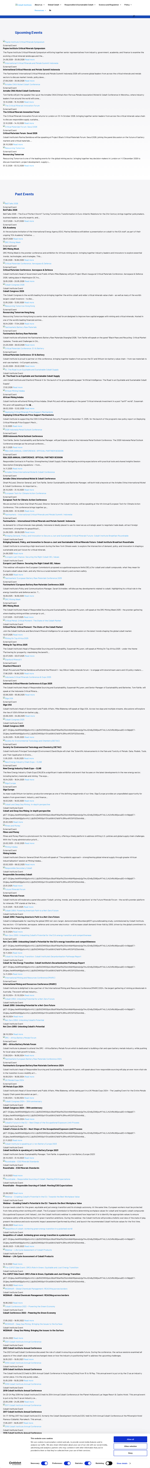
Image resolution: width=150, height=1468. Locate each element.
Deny (130, 1453)
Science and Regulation (109, 5)
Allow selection (130, 1446)
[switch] (67, 1463)
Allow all (130, 1439)
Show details (122, 1463)
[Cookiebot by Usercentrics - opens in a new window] (15, 1463)
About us (39, 5)
